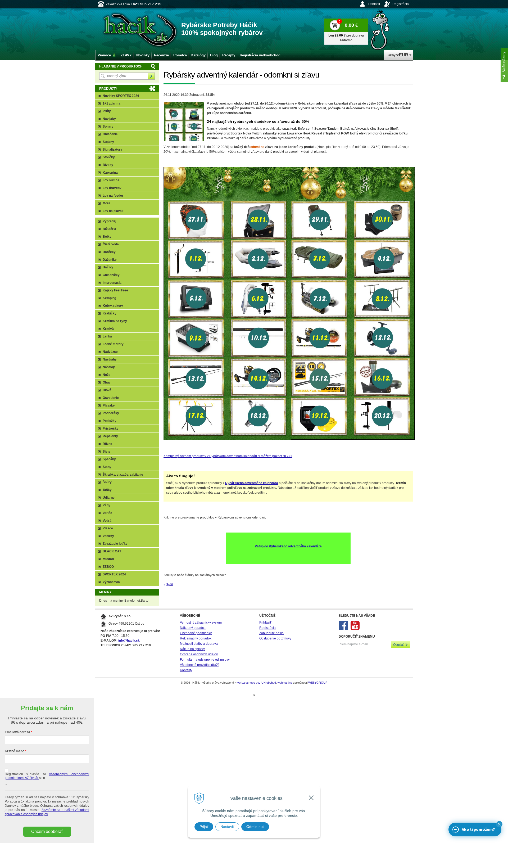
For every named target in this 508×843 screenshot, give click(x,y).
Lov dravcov (112, 188)
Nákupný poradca (193, 628)
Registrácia (400, 4)
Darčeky (109, 252)
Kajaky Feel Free (115, 290)
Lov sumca (111, 180)
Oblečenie (110, 134)
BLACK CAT (112, 551)
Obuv (107, 382)
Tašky (107, 490)
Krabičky (109, 313)
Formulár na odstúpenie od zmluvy (205, 659)
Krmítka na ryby (115, 321)
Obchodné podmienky (196, 633)
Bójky (107, 236)
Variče (107, 513)
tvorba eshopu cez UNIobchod (256, 682)
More (106, 203)
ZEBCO (108, 567)
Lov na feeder (113, 195)
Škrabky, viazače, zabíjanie (123, 474)
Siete (106, 451)
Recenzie (161, 55)
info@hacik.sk (129, 640)
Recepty (228, 55)
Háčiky (108, 267)
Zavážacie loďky (115, 544)
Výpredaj (109, 221)
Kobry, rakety (113, 306)
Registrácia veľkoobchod (260, 55)
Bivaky (108, 165)
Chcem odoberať (47, 831)
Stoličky (109, 157)
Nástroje (109, 367)
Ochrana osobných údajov (199, 654)
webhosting (285, 682)
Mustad (108, 559)
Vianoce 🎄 (107, 55)
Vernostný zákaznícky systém (201, 622)
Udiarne (109, 497)
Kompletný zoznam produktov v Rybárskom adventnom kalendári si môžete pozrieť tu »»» (228, 456)
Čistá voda (111, 244)
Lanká (107, 336)
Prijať (203, 826)
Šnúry (107, 482)
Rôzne (107, 444)
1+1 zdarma (111, 103)
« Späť (168, 585)
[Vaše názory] (504, 65)
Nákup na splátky (192, 649)
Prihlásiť (374, 4)
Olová (107, 390)
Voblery (108, 536)
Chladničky (111, 275)
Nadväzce (110, 352)
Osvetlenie (111, 398)
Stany (107, 467)
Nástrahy (110, 359)
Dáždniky (110, 260)
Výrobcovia (111, 582)
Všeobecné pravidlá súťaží (199, 665)
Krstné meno (14, 751)
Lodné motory (113, 344)
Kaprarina (110, 172)
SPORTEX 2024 (114, 574)
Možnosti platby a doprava (199, 644)
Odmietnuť (255, 826)
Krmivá (108, 329)
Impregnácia (112, 283)
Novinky (142, 55)
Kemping (109, 298)
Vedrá (107, 520)
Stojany (108, 142)
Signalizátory (112, 149)
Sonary (108, 126)
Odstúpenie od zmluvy (275, 638)
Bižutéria (109, 229)
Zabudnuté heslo (271, 633)
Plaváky (109, 405)
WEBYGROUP (317, 682)
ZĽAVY (126, 55)
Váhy (106, 505)
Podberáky (111, 413)
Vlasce (108, 528)
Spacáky (109, 459)
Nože (106, 375)
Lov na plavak (113, 211)
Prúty (107, 111)
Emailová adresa (17, 732)
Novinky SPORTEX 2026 (121, 96)
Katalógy (198, 55)
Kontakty (186, 670)
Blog (214, 55)
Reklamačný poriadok (195, 638)
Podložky (109, 421)
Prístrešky (111, 428)
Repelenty (110, 436)
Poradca (180, 55)
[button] (499, 824)
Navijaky (109, 119)
